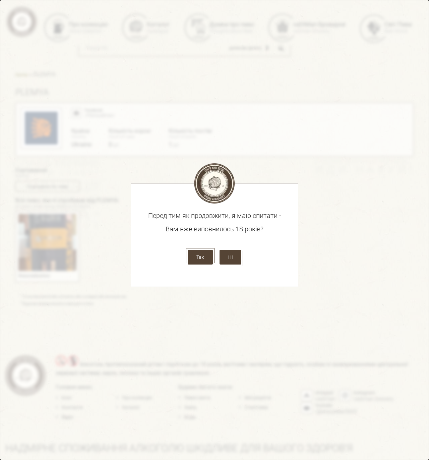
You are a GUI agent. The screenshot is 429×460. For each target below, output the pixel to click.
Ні (230, 257)
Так (200, 257)
